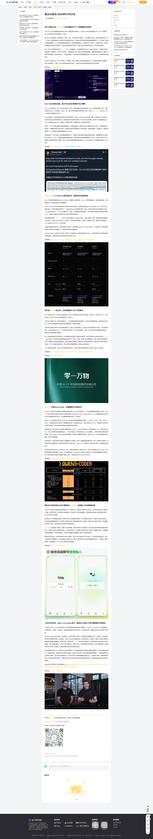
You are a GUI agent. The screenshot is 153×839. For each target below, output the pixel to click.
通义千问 (48, 407)
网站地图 (115, 825)
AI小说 (69, 2)
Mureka (60, 27)
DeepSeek (96, 111)
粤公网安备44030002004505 (56, 835)
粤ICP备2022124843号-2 (38, 835)
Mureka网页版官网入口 (57, 67)
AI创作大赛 (62, 2)
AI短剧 (54, 2)
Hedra (115, 25)
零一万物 (52, 310)
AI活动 (42, 2)
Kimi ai (115, 17)
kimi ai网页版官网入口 (57, 146)
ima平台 (73, 505)
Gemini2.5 (59, 218)
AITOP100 (51, 718)
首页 (22, 2)
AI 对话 (112, 2)
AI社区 (48, 2)
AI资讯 (35, 2)
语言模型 (76, 641)
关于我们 (115, 827)
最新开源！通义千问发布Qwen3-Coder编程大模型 (65, 458)
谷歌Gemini (49, 195)
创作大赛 (48, 722)
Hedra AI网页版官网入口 (58, 671)
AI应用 (76, 2)
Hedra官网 (70, 664)
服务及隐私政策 (117, 822)
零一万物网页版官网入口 (58, 355)
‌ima (115, 22)
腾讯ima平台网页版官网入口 (59, 545)
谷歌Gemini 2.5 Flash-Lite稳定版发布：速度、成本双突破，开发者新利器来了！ (73, 240)
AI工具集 (28, 2)
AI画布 (84, 2)
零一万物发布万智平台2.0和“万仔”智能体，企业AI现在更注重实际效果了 (71, 352)
